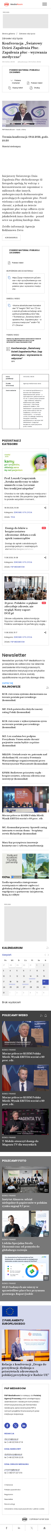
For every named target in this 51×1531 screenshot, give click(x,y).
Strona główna (8, 33)
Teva (13, 517)
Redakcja (9, 1433)
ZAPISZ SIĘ (7, 683)
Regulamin (8, 1494)
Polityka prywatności (12, 1490)
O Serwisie (8, 1485)
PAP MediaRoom (18, 567)
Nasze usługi (9, 1504)
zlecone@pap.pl (11, 1439)
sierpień (6, 954)
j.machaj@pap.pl (12, 1469)
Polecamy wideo (15, 1015)
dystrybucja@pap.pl (13, 1454)
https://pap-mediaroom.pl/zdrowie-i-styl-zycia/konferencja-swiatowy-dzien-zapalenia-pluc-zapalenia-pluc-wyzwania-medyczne (26, 283)
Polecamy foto (14, 1161)
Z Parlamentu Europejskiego (13, 1322)
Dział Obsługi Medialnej (16, 1464)
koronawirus (11, 237)
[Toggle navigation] (44, 4)
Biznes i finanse (9, 1195)
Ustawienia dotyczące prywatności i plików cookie (24, 1509)
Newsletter (8, 1499)
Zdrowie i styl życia (27, 33)
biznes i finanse (9, 1050)
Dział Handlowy (12, 1449)
